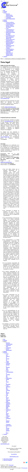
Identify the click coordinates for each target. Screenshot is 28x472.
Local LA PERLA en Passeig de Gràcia (10, 23)
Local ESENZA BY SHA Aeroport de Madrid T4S (10, 37)
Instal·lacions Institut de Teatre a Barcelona (10, 33)
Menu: (2, 58)
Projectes (5, 21)
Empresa (5, 11)
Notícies (5, 20)
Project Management (10, 18)
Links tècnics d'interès (8, 458)
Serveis (4, 12)
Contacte (5, 56)
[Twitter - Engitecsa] (26, 462)
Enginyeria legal (9, 16)
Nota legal (11, 465)
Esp (2, 1)
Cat (4, 1)
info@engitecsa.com (5, 443)
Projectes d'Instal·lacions (9, 14)
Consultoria (8, 17)
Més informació (24, 467)
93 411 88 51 (14, 454)
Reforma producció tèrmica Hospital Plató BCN (10, 43)
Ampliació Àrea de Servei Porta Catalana (10, 47)
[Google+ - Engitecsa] (24, 462)
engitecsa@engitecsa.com (10, 106)
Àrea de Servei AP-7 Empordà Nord (10, 40)
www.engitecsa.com (5, 98)
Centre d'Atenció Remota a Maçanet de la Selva (10, 26)
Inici (4, 10)
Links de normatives (7, 460)
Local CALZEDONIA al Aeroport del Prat (10, 29)
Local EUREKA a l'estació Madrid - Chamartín (10, 50)
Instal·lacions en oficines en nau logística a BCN (9, 54)
